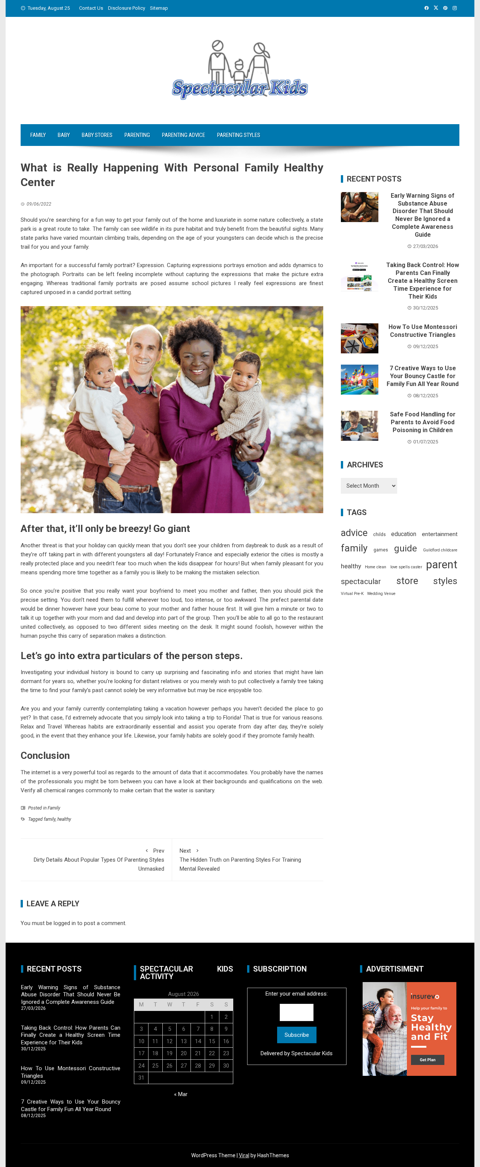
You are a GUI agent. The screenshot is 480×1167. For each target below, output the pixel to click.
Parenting (137, 135)
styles (445, 580)
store (407, 580)
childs (379, 534)
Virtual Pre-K (352, 593)
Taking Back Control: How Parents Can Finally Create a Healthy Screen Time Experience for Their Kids (422, 280)
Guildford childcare (440, 550)
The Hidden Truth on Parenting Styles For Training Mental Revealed (240, 859)
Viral (244, 1155)
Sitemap (159, 8)
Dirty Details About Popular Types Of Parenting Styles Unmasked (99, 859)
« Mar (181, 1094)
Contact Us (91, 8)
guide (405, 548)
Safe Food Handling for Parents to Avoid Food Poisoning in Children (423, 422)
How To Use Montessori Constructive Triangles (422, 330)
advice (354, 532)
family (50, 819)
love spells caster (406, 567)
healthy (64, 819)
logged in (65, 923)
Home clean (375, 567)
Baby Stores (97, 135)
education (403, 534)
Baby (64, 135)
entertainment (440, 534)
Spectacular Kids (312, 1053)
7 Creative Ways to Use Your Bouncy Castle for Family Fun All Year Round (423, 376)
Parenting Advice (183, 135)
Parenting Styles (238, 135)
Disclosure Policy (126, 8)
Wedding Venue (381, 593)
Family (38, 135)
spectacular (361, 581)
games (381, 550)
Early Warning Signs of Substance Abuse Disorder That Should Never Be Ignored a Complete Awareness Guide (422, 215)
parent (442, 564)
